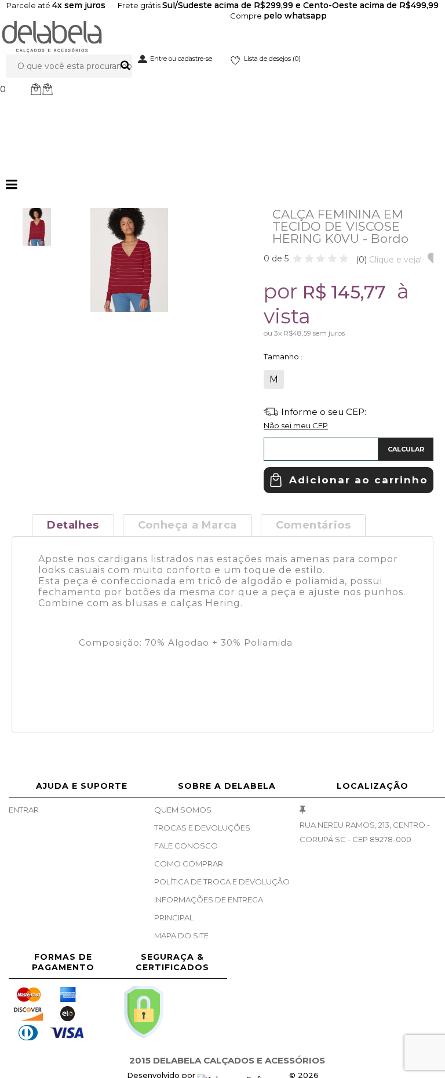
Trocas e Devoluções (202, 827)
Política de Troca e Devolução (222, 881)
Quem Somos (182, 809)
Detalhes (73, 525)
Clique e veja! (389, 259)
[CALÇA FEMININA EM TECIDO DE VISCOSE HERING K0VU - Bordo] (37, 227)
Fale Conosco (186, 845)
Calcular (406, 449)
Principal (174, 917)
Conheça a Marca (187, 525)
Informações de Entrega (208, 899)
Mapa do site (181, 935)
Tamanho (282, 356)
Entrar (24, 809)
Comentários (313, 525)
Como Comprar (188, 863)
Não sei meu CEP (296, 425)
